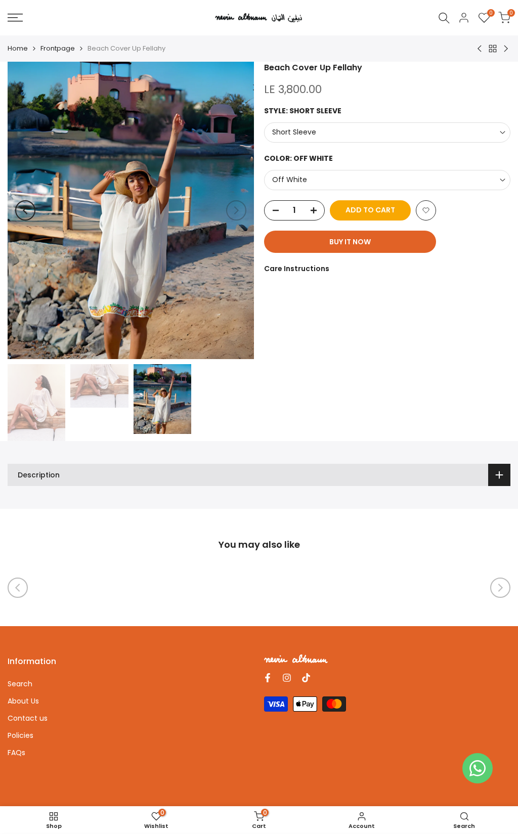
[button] (426, 210)
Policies (20, 735)
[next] (236, 210)
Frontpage (57, 48)
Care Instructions (296, 269)
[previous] (25, 210)
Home (18, 48)
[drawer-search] (444, 18)
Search (20, 684)
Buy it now (350, 242)
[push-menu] (15, 18)
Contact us (28, 718)
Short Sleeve (294, 132)
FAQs (16, 753)
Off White (289, 179)
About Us (23, 701)
